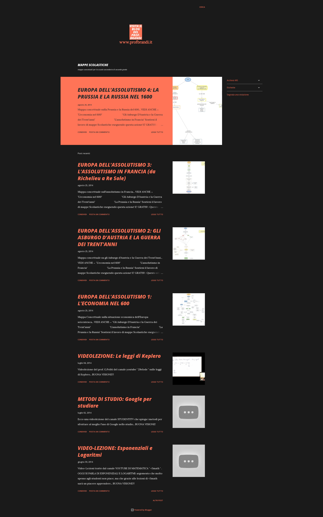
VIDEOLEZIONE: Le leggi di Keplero (119, 355)
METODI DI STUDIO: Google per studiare (114, 402)
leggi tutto (157, 132)
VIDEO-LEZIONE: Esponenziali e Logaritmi (115, 451)
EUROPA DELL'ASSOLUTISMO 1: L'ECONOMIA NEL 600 (115, 300)
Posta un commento (99, 132)
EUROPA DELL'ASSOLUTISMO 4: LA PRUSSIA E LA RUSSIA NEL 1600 (118, 93)
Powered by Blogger (143, 510)
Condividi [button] (82, 132)
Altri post (158, 500)
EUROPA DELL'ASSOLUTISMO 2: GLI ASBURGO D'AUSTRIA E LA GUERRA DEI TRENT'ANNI (119, 237)
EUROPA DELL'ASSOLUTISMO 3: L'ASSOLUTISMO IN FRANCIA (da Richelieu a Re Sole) (116, 171)
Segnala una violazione (238, 94)
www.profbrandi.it (135, 42)
